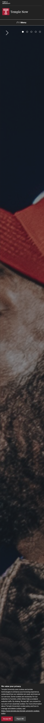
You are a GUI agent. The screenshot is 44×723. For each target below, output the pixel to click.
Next (6, 33)
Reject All (20, 719)
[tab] (23, 32)
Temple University (6, 2)
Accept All (7, 719)
